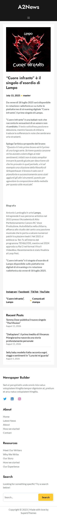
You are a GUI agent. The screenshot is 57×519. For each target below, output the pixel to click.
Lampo (9, 301)
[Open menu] (28, 18)
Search (46, 497)
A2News (28, 7)
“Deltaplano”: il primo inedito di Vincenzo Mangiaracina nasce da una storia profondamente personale (27, 337)
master (27, 95)
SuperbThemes (28, 512)
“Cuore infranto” (15, 298)
